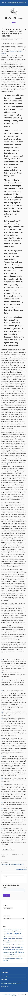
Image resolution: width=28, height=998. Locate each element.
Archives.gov (4, 976)
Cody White (15, 931)
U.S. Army (5, 958)
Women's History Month (17, 958)
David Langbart (13, 933)
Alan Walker (9, 929)
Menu (14, 22)
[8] (2, 756)
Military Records (5, 39)
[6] (2, 718)
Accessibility (4, 972)
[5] (2, 712)
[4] (2, 690)
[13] (2, 828)
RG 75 (8, 955)
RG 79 (12, 955)
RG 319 (16, 956)
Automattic (13, 995)
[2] (2, 673)
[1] (25, 354)
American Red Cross (20, 929)
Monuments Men (13, 39)
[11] (2, 802)
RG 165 (19, 955)
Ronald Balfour (13, 51)
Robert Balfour (18, 854)
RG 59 (17, 952)
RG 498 (23, 956)
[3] (2, 679)
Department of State (8, 936)
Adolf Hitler (5, 929)
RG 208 (23, 954)
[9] (2, 778)
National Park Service (10, 945)
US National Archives (13, 38)
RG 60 (21, 952)
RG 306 (13, 956)
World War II (5, 960)
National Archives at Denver (16, 942)
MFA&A (13, 854)
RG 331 (20, 956)
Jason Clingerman (19, 938)
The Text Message (14, 18)
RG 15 (11, 952)
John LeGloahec (8, 941)
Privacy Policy (4, 986)
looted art (17, 941)
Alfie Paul (14, 929)
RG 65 (5, 954)
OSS (8, 952)
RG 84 (16, 955)
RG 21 (13, 952)
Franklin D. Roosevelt (18, 936)
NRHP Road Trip (13, 949)
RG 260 (10, 956)
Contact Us (4, 979)
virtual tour (9, 958)
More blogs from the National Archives (11, 983)
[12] (2, 808)
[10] (2, 784)
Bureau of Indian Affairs (7, 931)
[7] (2, 738)
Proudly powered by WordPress (9, 994)
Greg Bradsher (8, 854)
